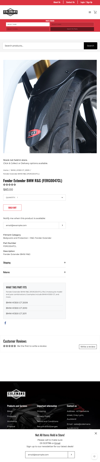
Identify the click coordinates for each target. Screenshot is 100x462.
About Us (57, 2)
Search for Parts (72, 29)
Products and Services (17, 405)
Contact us (72, 405)
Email (57, 443)
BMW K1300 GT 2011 (16, 313)
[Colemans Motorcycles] (10, 12)
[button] (9, 184)
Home (6, 170)
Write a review (87, 346)
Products (11, 416)
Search (90, 45)
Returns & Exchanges (47, 426)
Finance (11, 426)
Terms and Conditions (47, 421)
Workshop (12, 421)
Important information (47, 405)
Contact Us (70, 2)
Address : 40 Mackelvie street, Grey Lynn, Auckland (78, 415)
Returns (6, 272)
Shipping (7, 262)
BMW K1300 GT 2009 (17, 302)
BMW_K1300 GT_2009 (20, 170)
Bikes (9, 411)
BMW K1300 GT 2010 (16, 308)
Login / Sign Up (86, 2)
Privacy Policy (43, 416)
